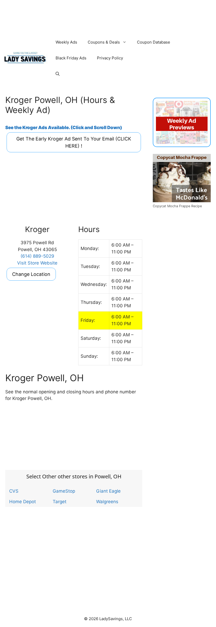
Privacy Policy (110, 57)
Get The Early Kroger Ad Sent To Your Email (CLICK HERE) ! (73, 142)
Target (59, 501)
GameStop (64, 491)
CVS (13, 491)
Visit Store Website (37, 263)
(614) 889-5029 (37, 256)
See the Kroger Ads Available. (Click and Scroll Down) (63, 127)
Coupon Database (153, 42)
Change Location (31, 274)
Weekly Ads (66, 42)
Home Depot (22, 501)
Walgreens (107, 501)
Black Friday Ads (71, 57)
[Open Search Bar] (57, 74)
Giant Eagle (108, 491)
